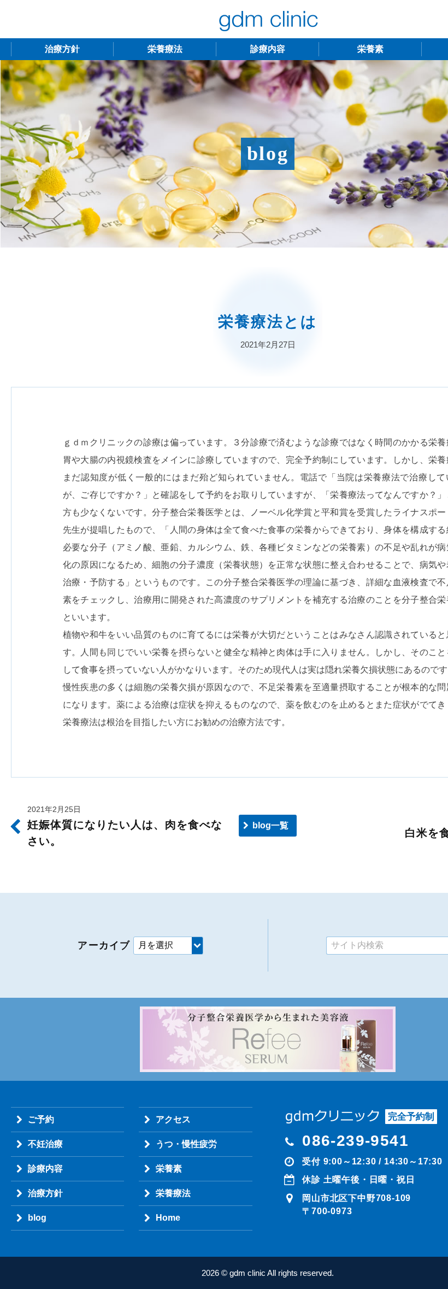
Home (168, 1217)
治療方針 (62, 49)
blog (37, 1217)
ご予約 (41, 1119)
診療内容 (267, 49)
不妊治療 (45, 1144)
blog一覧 (270, 825)
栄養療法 (165, 49)
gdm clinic (267, 19)
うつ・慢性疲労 (186, 1144)
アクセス (173, 1119)
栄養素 (370, 49)
